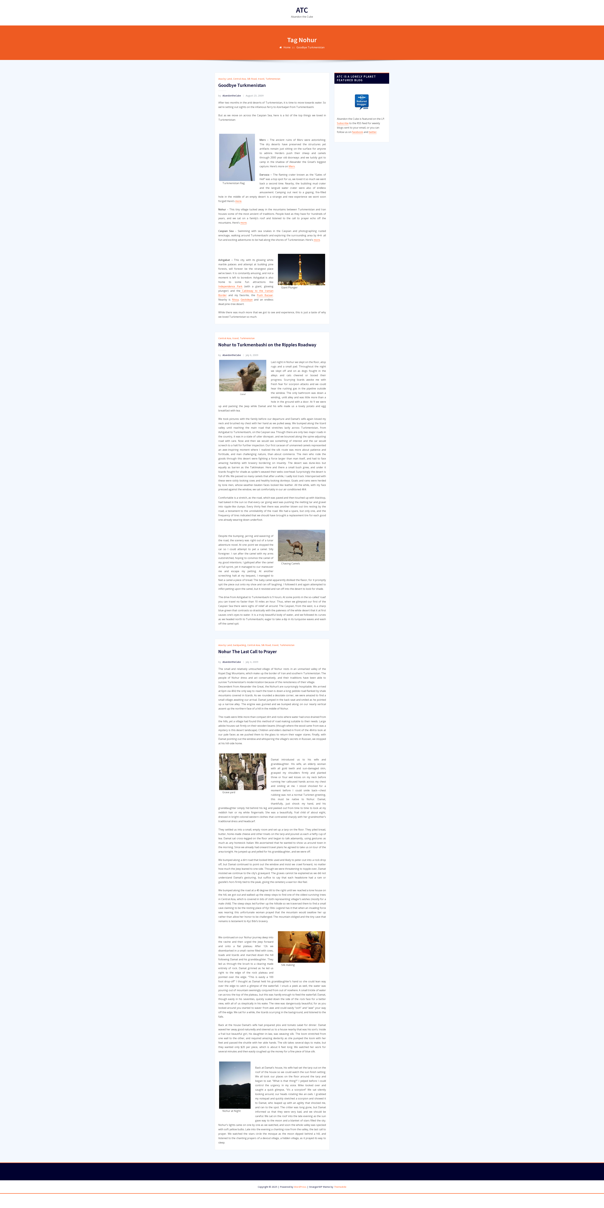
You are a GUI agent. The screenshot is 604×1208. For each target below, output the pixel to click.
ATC (302, 10)
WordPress (300, 1186)
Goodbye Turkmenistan (310, 47)
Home (287, 47)
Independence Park (230, 286)
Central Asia (239, 78)
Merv (292, 166)
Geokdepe (247, 299)
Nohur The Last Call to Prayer (247, 651)
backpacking (239, 645)
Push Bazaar (265, 295)
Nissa (235, 299)
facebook (357, 132)
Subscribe (343, 123)
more (238, 201)
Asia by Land (225, 78)
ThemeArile (340, 1186)
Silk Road (252, 78)
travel (261, 78)
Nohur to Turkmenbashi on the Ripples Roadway (267, 345)
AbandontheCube (229, 95)
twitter (373, 132)
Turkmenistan (273, 78)
